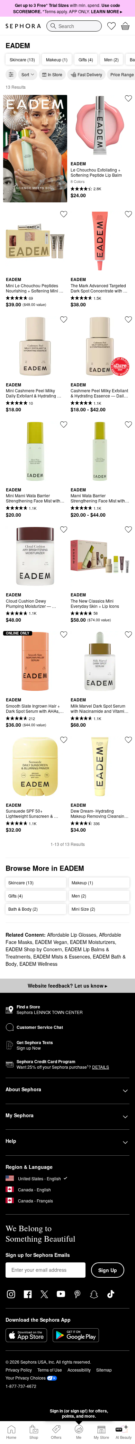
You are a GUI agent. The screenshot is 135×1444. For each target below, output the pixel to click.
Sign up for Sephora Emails (38, 1255)
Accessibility (79, 1370)
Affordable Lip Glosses (71, 934)
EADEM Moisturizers (92, 941)
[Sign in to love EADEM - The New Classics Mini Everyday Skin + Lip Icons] (128, 529)
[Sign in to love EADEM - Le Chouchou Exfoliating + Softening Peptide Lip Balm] (128, 98)
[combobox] (74, 26)
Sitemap (104, 1370)
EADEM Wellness (38, 963)
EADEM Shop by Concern (34, 949)
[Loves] (111, 26)
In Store (55, 74)
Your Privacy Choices (26, 1378)
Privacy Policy (19, 1370)
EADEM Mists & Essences (61, 956)
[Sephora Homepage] (23, 26)
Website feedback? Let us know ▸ (67, 985)
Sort (25, 74)
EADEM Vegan (51, 941)
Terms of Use (49, 1370)
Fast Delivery (90, 74)
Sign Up (107, 1270)
